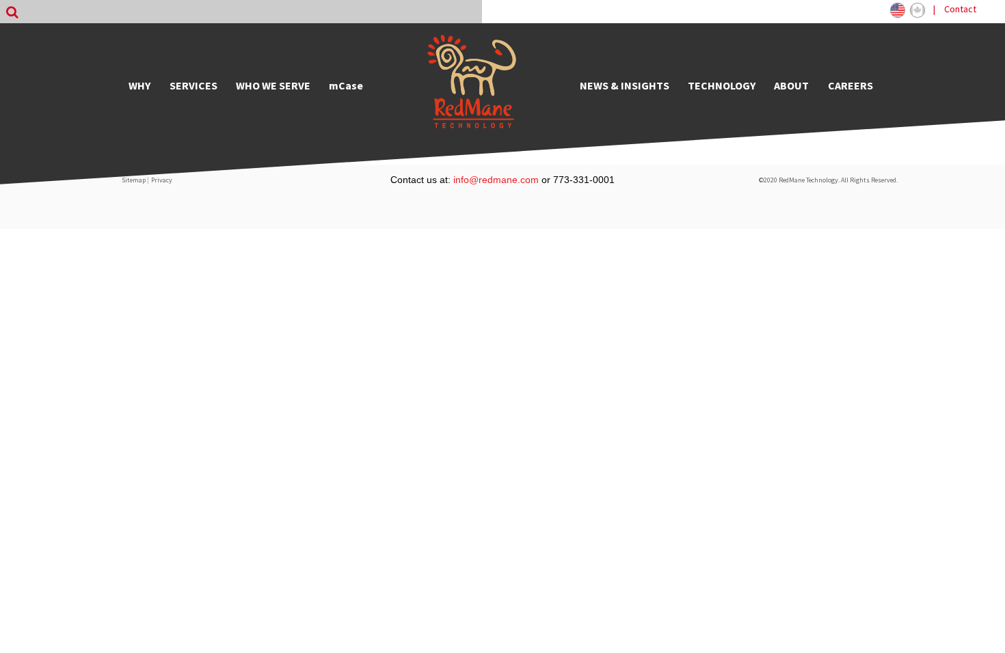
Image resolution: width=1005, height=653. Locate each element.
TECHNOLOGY (721, 85)
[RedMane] (472, 85)
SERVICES (193, 85)
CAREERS (850, 85)
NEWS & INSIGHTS (624, 85)
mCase (346, 85)
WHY (139, 85)
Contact (960, 9)
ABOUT (791, 85)
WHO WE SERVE (273, 85)
